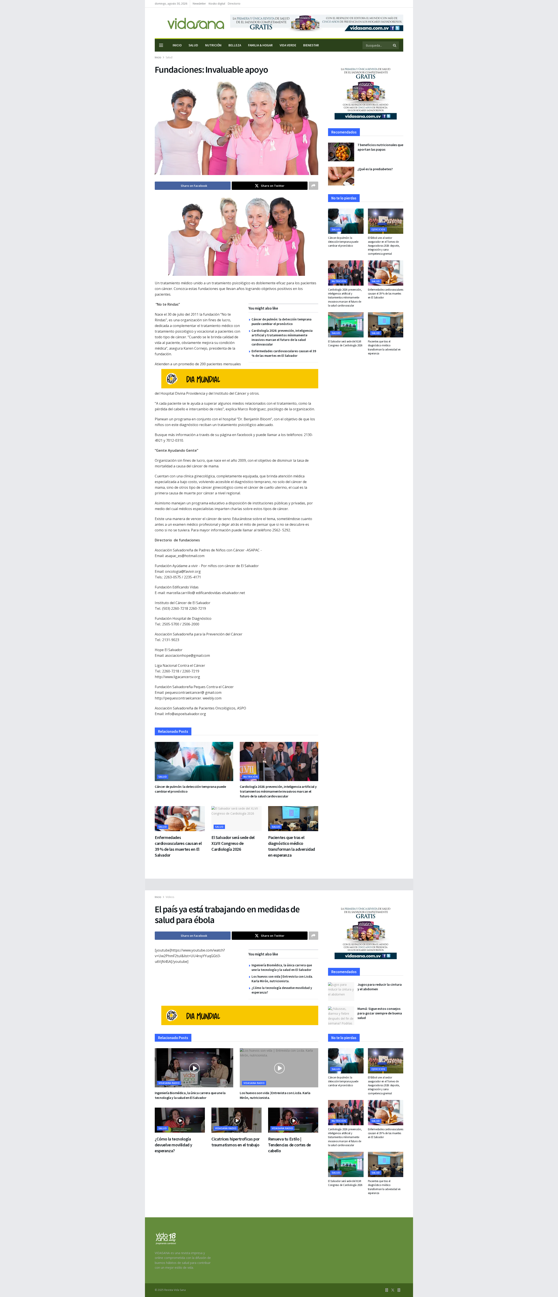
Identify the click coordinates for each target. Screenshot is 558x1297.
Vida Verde (288, 45)
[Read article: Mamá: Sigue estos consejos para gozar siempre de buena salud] (341, 1015)
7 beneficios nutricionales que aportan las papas (380, 147)
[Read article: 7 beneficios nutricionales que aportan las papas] (341, 152)
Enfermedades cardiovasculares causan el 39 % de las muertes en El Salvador (385, 293)
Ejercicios (378, 229)
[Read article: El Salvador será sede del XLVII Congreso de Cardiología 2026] (236, 818)
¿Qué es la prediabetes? (375, 169)
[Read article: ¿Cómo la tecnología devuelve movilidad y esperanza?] (180, 1120)
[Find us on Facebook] (386, 1290)
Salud (193, 45)
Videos (170, 897)
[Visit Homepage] (189, 23)
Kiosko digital (217, 3)
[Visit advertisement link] (316, 23)
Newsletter (199, 3)
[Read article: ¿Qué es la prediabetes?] (341, 176)
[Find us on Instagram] (399, 1290)
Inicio (177, 45)
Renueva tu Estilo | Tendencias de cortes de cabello (289, 1144)
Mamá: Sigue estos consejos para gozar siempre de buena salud (379, 1013)
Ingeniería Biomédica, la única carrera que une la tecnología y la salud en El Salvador (190, 1095)
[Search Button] (395, 45)
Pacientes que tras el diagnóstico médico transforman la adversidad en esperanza (384, 347)
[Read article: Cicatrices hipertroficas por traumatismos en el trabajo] (236, 1120)
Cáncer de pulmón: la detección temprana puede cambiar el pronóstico (343, 242)
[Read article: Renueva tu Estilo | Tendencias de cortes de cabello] (293, 1120)
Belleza (234, 45)
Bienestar (311, 45)
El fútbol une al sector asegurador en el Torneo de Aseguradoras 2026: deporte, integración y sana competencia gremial (384, 246)
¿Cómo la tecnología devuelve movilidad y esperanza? (173, 1144)
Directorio (234, 3)
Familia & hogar (260, 45)
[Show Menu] (161, 45)
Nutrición (213, 45)
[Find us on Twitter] (393, 1290)
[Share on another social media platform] (313, 186)
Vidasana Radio (169, 1083)
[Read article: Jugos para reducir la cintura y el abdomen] (341, 991)
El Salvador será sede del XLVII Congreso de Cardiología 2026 (233, 843)
